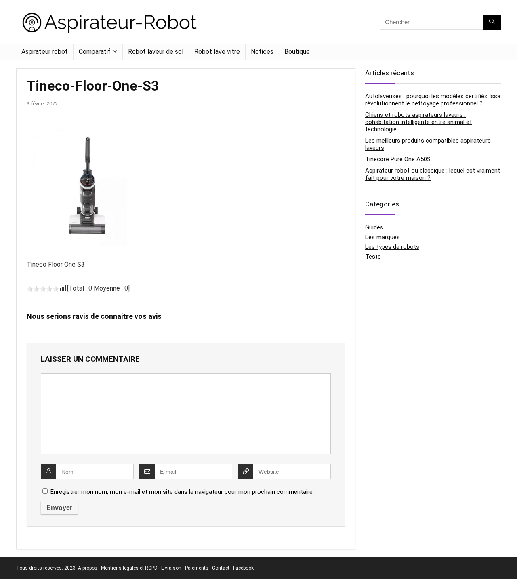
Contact (220, 568)
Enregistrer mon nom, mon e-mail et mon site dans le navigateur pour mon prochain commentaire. (182, 491)
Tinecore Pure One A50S (398, 159)
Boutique (297, 51)
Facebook (243, 568)
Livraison (171, 568)
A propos (87, 568)
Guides (374, 227)
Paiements (196, 568)
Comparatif (95, 51)
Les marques (382, 237)
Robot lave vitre (217, 51)
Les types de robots (392, 247)
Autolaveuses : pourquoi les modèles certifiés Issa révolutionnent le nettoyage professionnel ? (432, 100)
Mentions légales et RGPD (129, 568)
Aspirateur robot (44, 51)
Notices (262, 51)
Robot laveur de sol (155, 51)
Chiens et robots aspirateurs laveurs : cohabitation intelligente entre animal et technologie (418, 122)
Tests (373, 256)
